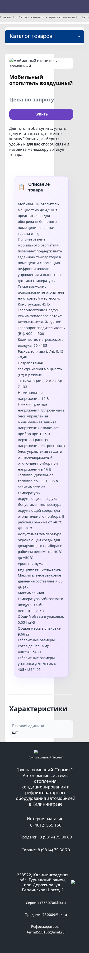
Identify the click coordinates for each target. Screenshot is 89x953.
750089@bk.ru (54, 914)
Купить (41, 114)
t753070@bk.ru (53, 902)
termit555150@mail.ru (46, 932)
